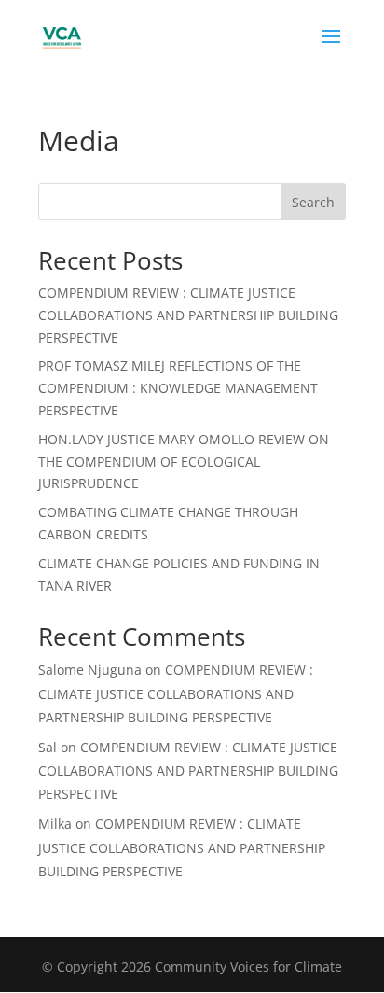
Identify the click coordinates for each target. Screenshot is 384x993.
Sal (47, 747)
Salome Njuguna (90, 669)
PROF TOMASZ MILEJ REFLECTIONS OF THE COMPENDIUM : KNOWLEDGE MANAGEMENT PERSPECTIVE (178, 388)
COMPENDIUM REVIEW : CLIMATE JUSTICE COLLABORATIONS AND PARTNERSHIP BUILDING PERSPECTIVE (188, 315)
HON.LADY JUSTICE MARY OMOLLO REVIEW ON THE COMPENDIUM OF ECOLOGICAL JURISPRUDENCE (183, 461)
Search (313, 202)
